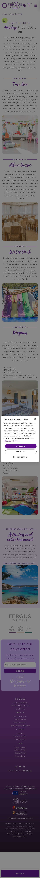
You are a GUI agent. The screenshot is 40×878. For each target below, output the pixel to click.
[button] (20, 457)
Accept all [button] (20, 446)
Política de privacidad (11, 441)
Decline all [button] (20, 452)
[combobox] (35, 419)
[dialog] (20, 439)
